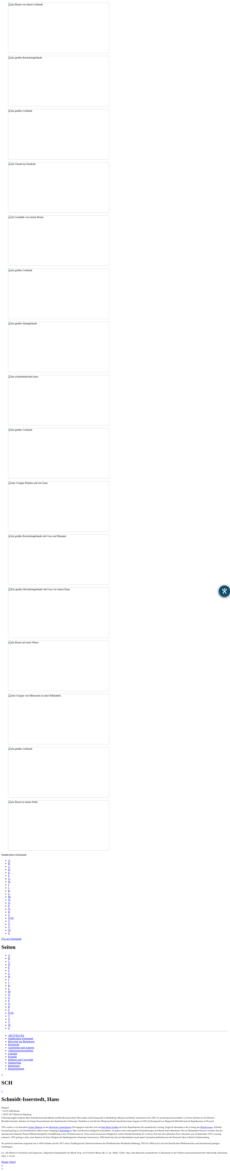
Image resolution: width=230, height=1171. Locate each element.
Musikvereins (206, 1127)
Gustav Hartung (35, 1127)
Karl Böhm (65, 1130)
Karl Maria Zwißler (110, 1127)
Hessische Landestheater (60, 1127)
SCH (10, 918)
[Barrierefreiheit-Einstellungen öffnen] (224, 591)
